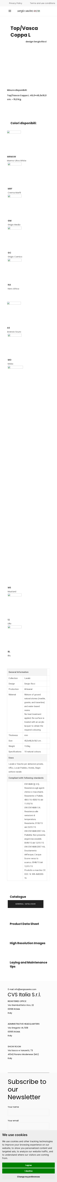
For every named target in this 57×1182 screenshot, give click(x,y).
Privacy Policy (15, 3)
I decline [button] (29, 1171)
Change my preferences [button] (28, 1176)
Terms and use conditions (42, 3)
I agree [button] (28, 1165)
